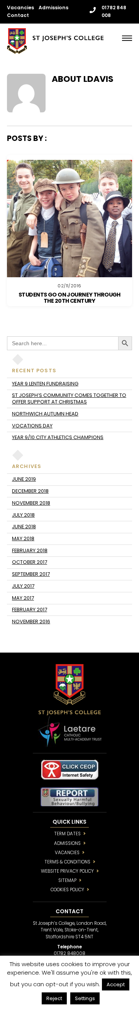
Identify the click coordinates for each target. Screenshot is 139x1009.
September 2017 (31, 574)
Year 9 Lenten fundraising (45, 383)
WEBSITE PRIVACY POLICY (67, 871)
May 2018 (23, 538)
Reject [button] (54, 998)
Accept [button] (116, 984)
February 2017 (29, 609)
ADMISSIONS (67, 843)
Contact (18, 15)
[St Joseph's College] (55, 50)
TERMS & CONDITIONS (67, 862)
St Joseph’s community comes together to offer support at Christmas (69, 398)
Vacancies (20, 7)
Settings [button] (85, 998)
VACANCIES (67, 853)
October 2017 (29, 562)
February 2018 (29, 550)
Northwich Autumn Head (45, 413)
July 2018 (23, 515)
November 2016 (31, 621)
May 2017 (23, 598)
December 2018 (30, 491)
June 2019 (24, 479)
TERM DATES (67, 834)
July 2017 (23, 586)
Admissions (53, 7)
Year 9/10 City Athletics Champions (57, 437)
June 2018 (24, 526)
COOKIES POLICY (67, 890)
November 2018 (31, 503)
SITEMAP (67, 880)
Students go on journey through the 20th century (69, 298)
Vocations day (32, 425)
